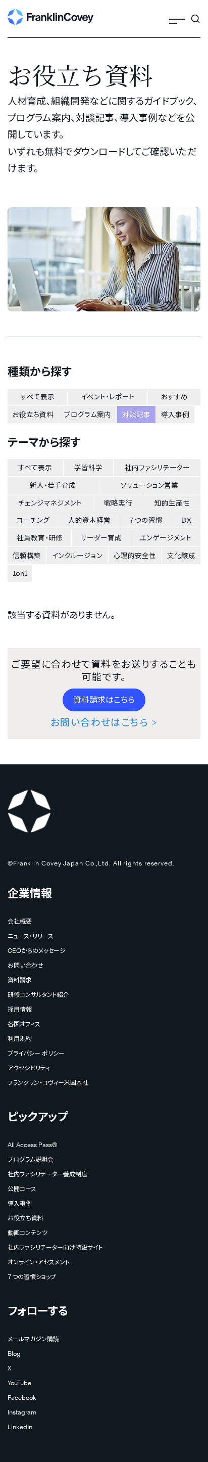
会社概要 (20, 921)
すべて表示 (38, 397)
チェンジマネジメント (50, 503)
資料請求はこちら (104, 700)
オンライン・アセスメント (39, 1262)
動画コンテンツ (27, 1233)
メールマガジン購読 (33, 1339)
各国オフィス (24, 1024)
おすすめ (174, 397)
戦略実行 (118, 503)
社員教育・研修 (40, 538)
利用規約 (20, 1038)
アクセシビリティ (29, 1068)
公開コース (22, 1189)
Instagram (22, 1412)
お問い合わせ (25, 965)
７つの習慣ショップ (32, 1277)
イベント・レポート (108, 397)
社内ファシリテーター (157, 468)
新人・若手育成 (53, 485)
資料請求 (20, 980)
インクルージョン (77, 556)
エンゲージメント (165, 538)
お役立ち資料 (33, 414)
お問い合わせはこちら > (104, 722)
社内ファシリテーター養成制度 (47, 1174)
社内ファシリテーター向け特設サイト (55, 1247)
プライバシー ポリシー (36, 1053)
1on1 (20, 573)
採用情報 (20, 1009)
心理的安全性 (135, 556)
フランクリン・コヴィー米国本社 (48, 1082)
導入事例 (175, 414)
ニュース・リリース (31, 936)
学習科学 (88, 468)
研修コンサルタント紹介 (38, 994)
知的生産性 (172, 503)
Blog (14, 1353)
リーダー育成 (101, 538)
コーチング (33, 520)
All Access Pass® (32, 1145)
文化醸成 (181, 556)
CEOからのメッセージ (37, 950)
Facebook (22, 1397)
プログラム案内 (87, 414)
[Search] (195, 15)
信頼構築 (27, 556)
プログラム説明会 (31, 1159)
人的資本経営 (89, 520)
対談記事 (136, 414)
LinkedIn (20, 1427)
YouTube (19, 1383)
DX (186, 520)
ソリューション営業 (149, 485)
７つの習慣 (146, 520)
